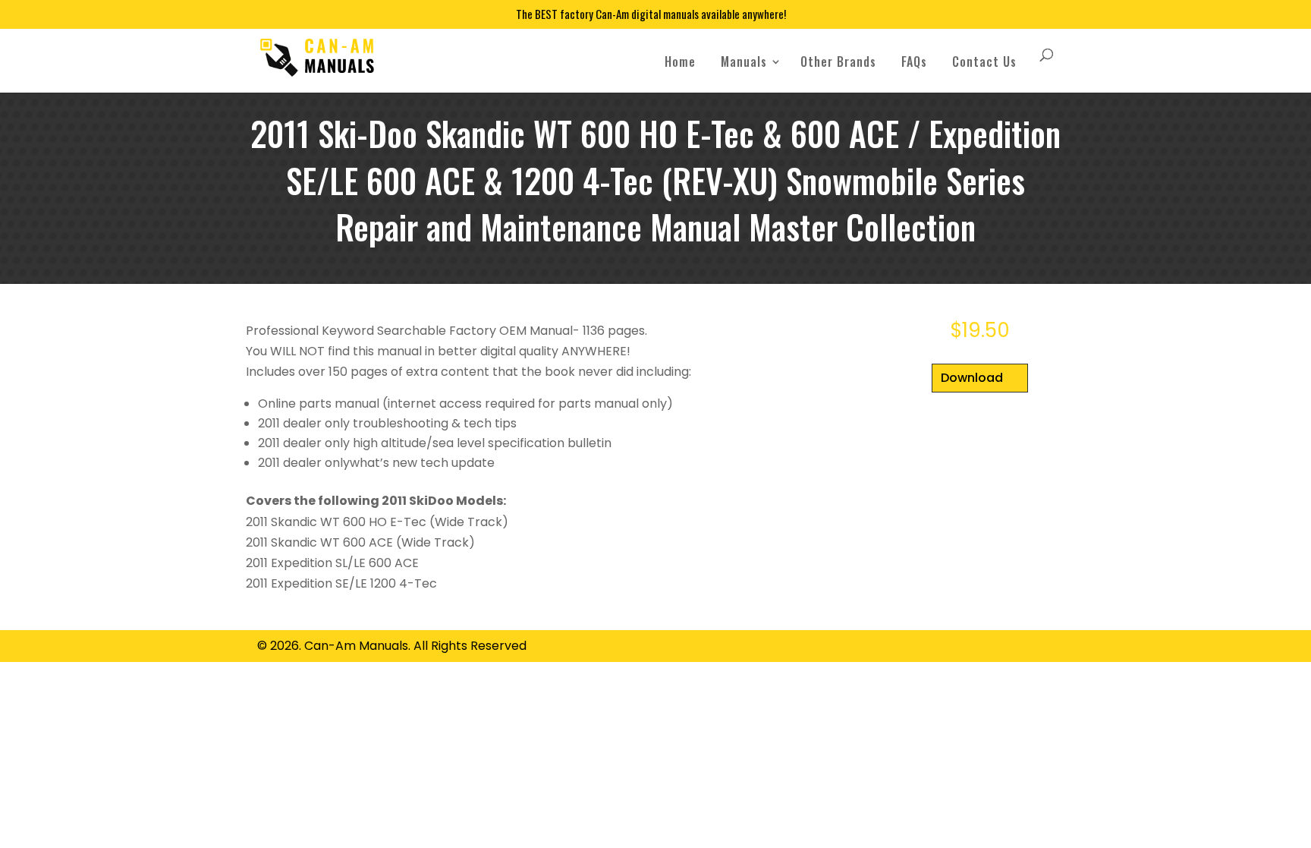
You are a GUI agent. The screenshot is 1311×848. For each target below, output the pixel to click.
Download (972, 377)
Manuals (744, 61)
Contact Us (984, 61)
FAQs (914, 61)
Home (680, 61)
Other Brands (838, 61)
